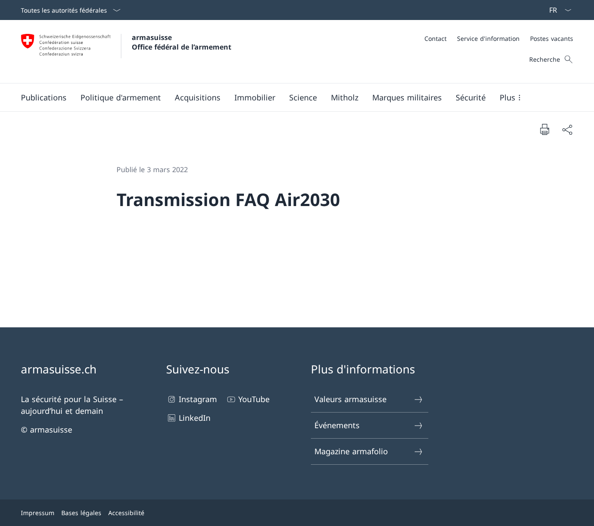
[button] (43, 97)
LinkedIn (194, 418)
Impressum (37, 513)
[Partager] (567, 129)
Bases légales (81, 513)
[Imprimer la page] (544, 129)
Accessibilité (126, 513)
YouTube (254, 399)
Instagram (198, 399)
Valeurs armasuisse (350, 399)
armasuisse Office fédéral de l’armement (181, 42)
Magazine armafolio (351, 451)
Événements (337, 425)
